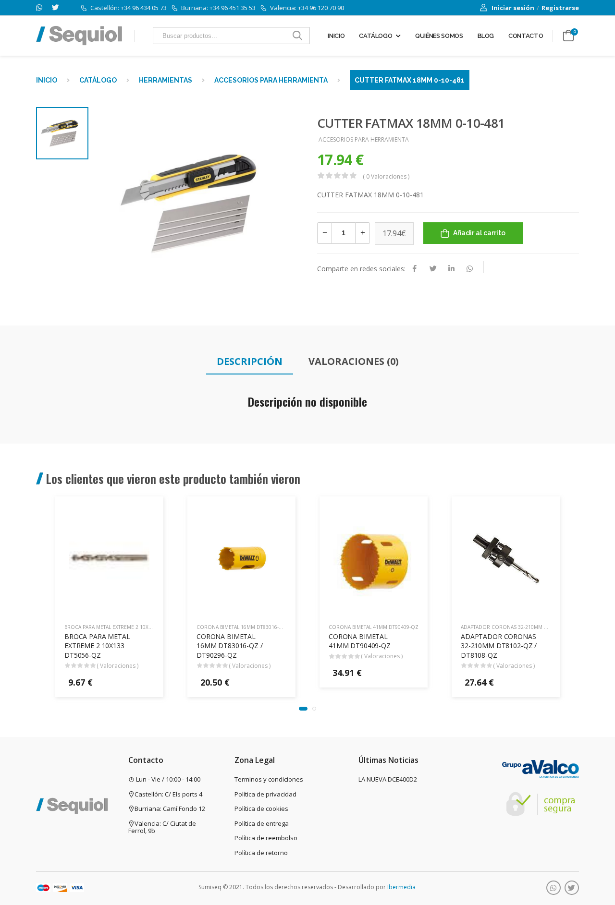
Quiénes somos (439, 35)
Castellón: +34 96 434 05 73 (128, 8)
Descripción (250, 361)
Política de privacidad (265, 794)
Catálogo (375, 35)
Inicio (336, 35)
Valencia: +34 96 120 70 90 (307, 8)
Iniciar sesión (513, 7)
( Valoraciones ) (117, 666)
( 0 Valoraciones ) (386, 176)
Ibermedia (401, 887)
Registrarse (560, 7)
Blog (486, 35)
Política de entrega (261, 823)
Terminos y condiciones (268, 779)
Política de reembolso (265, 837)
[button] (303, 708)
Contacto (525, 35)
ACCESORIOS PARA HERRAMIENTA (271, 80)
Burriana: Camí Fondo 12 (170, 808)
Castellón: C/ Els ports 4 (168, 794)
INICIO (46, 80)
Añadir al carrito (479, 233)
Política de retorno (261, 852)
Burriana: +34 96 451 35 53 (218, 8)
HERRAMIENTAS (165, 80)
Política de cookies (261, 808)
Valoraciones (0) (353, 361)
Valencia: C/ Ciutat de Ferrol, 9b (162, 827)
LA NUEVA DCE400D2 (387, 779)
